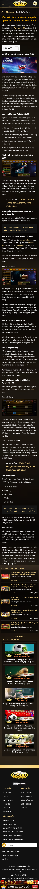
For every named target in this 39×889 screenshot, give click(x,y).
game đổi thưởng (26, 240)
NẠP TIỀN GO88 (26, 793)
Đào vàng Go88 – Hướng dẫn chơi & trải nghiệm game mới (24, 611)
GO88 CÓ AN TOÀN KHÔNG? (13, 836)
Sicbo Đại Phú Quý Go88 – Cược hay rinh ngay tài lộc (24, 624)
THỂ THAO (7, 808)
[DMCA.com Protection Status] (19, 783)
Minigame (10, 12)
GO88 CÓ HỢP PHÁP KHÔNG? (13, 839)
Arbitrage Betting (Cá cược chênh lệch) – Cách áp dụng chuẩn (19, 751)
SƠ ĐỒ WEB (6, 859)
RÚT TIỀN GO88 (26, 796)
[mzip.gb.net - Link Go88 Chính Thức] (20, 3)
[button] (3, 3)
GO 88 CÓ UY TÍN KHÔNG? (12, 828)
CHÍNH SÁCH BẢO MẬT (10, 856)
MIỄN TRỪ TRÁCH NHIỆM (11, 852)
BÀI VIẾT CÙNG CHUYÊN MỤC (15, 569)
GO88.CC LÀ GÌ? (8, 821)
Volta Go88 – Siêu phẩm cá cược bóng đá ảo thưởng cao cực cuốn (20, 466)
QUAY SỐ (6, 804)
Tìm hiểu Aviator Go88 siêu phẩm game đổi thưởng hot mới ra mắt (23, 12)
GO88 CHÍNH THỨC (10, 824)
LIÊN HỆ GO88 (26, 804)
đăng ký (20, 245)
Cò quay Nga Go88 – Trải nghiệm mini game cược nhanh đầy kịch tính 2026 (23, 573)
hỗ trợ (33, 389)
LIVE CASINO (8, 800)
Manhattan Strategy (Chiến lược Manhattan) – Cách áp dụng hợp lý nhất (19, 661)
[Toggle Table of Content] (15, 48)
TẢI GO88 (24, 808)
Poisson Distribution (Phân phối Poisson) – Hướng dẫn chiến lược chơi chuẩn (19, 728)
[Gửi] (4, 845)
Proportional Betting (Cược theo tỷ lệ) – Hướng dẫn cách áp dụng (19, 705)
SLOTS (5, 796)
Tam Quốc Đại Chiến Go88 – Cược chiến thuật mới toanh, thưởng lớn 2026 (24, 586)
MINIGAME (7, 811)
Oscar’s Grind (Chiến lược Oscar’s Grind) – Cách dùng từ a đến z (19, 683)
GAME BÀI (7, 793)
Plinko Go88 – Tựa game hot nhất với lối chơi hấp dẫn (24, 598)
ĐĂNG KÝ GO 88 (27, 800)
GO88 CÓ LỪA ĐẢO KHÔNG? (13, 832)
